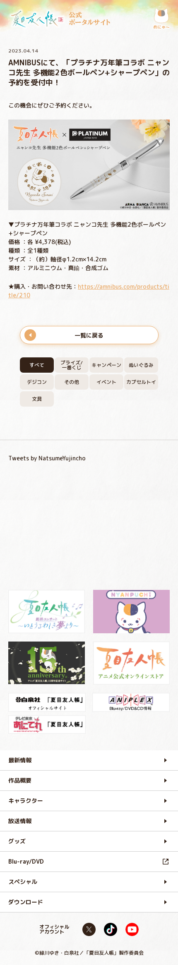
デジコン (37, 382)
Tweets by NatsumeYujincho (47, 458)
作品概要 (19, 780)
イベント (106, 382)
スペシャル (22, 882)
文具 (37, 398)
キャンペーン (106, 365)
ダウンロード (25, 902)
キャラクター (25, 801)
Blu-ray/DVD (26, 861)
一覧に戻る (89, 335)
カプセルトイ (141, 382)
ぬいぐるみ (141, 365)
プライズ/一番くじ (71, 365)
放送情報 (19, 821)
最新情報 (19, 760)
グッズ (17, 841)
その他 (71, 382)
